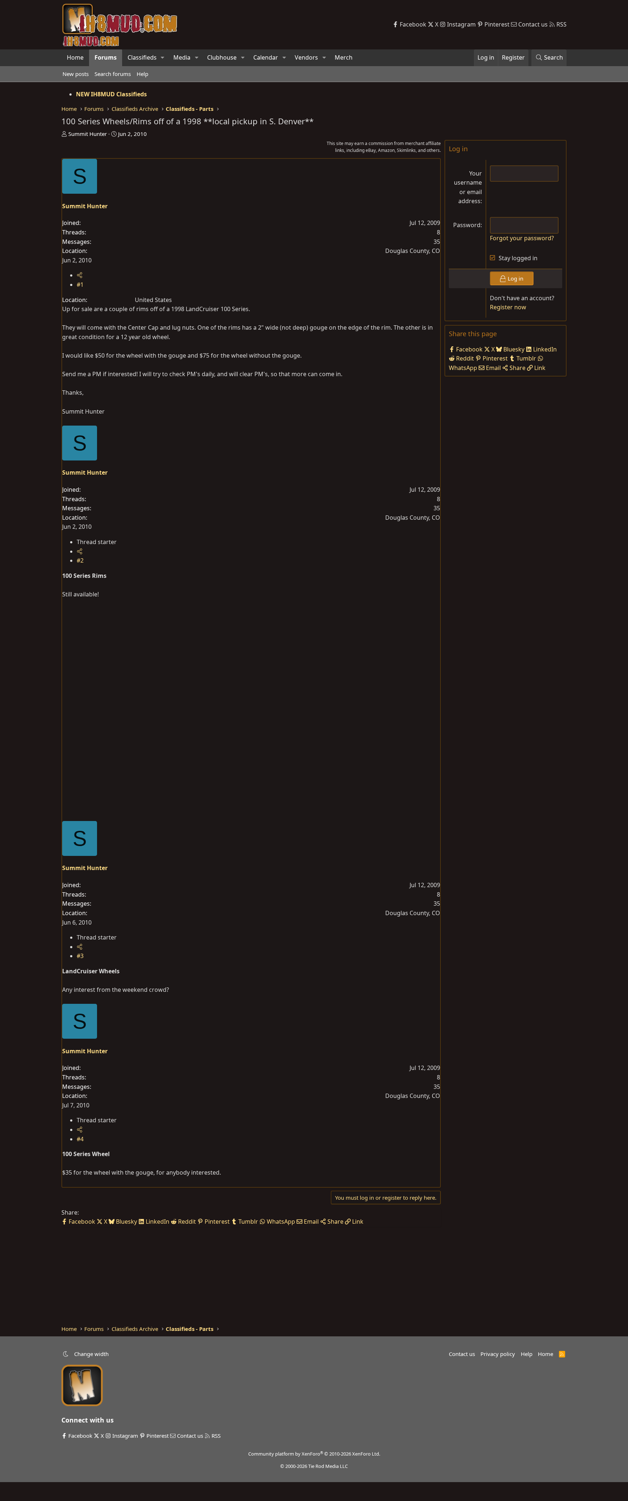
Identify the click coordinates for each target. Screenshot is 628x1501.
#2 (80, 560)
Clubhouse (222, 57)
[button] (162, 57)
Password (466, 225)
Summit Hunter (87, 133)
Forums (105, 57)
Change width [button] (91, 1353)
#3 (80, 956)
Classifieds (142, 57)
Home (75, 57)
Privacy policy (497, 1353)
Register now (508, 307)
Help (142, 73)
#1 (80, 285)
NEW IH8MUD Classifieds (111, 94)
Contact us (462, 1353)
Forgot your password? (522, 238)
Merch (344, 57)
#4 (80, 1139)
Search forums (112, 73)
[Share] (79, 275)
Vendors (306, 57)
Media (181, 57)
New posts (76, 73)
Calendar (265, 57)
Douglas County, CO (412, 251)
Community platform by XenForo (314, 1453)
